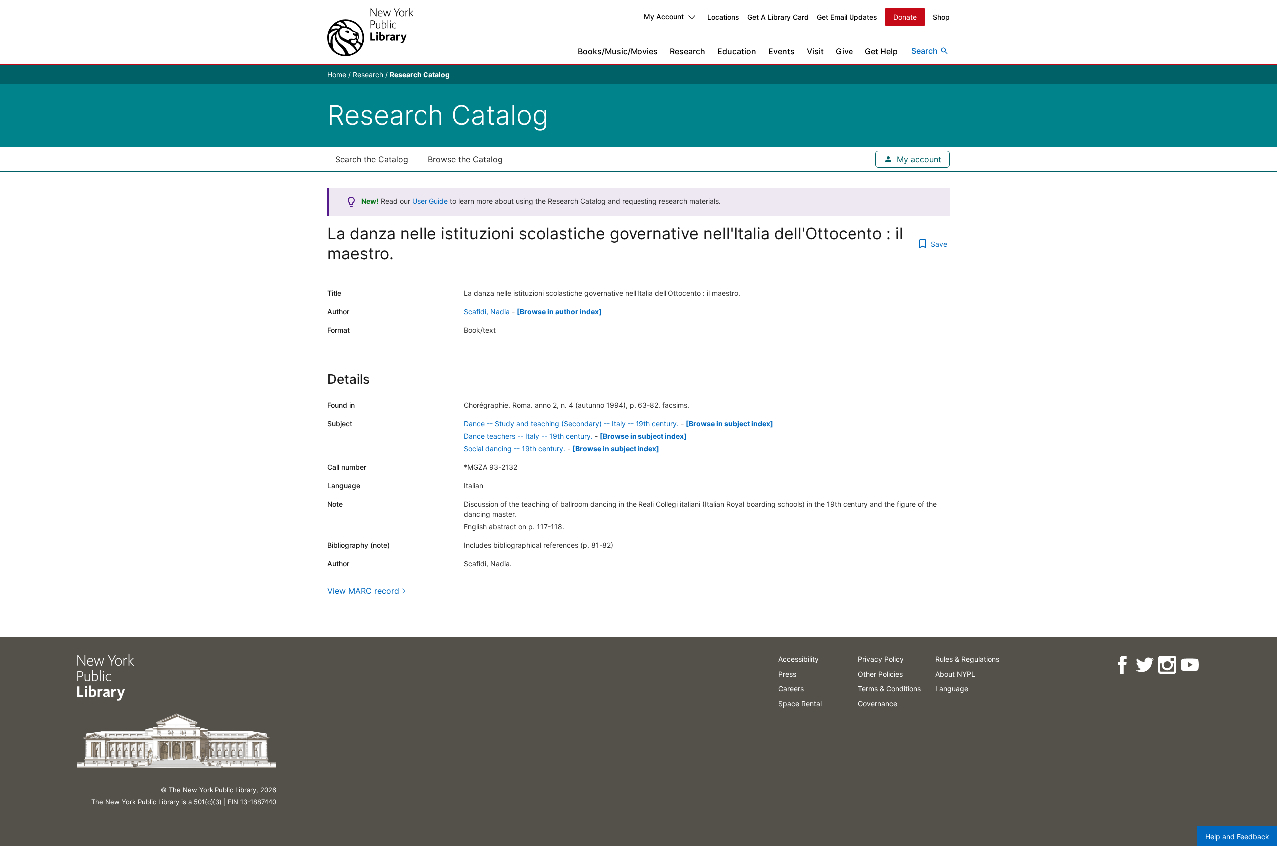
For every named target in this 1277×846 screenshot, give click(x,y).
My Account (664, 16)
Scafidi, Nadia (487, 311)
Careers (791, 688)
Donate (905, 17)
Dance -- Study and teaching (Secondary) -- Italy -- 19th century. (571, 423)
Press (787, 674)
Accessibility (798, 659)
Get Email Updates (847, 17)
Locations (723, 17)
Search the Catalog (371, 159)
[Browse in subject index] (729, 423)
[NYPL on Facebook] (1122, 665)
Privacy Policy (881, 659)
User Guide (430, 201)
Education (736, 51)
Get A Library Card (778, 17)
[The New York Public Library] (370, 32)
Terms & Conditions (889, 688)
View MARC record (363, 591)
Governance (877, 703)
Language (951, 688)
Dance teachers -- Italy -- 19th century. (528, 436)
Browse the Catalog (465, 159)
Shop (941, 17)
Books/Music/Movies (618, 51)
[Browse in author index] (559, 311)
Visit (815, 51)
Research (687, 51)
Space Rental (800, 703)
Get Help (881, 51)
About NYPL (955, 674)
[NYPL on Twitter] (1144, 665)
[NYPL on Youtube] (1189, 665)
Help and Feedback (1237, 836)
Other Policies (880, 674)
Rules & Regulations (967, 659)
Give (844, 51)
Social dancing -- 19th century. (514, 448)
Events (781, 51)
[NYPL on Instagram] (1167, 665)
